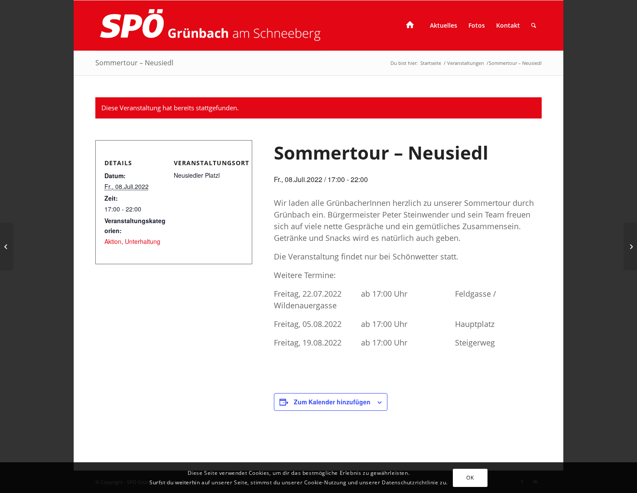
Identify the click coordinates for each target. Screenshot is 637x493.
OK (470, 477)
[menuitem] (412, 25)
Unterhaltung (142, 241)
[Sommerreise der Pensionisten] (6, 246)
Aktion (112, 241)
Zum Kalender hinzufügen (332, 401)
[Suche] (534, 25)
